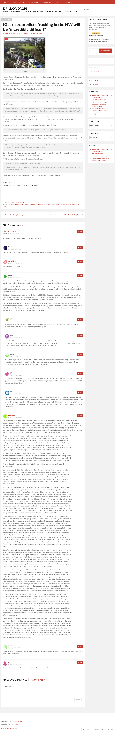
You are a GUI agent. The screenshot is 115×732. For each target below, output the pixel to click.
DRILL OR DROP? (15, 8)
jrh (29, 679)
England (27, 204)
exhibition (32, 204)
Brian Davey (12, 415)
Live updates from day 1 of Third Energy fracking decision (65, 215)
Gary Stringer (43, 204)
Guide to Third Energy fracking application (16, 215)
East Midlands (21, 204)
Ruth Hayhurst (10, 33)
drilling (20, 721)
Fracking (37, 204)
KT (11, 373)
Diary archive (34, 2)
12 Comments (36, 33)
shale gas (72, 204)
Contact (69, 2)
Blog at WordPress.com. (9, 728)
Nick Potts (12, 231)
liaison (57, 204)
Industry (6, 19)
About (59, 2)
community (14, 204)
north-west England (65, 204)
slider (15, 721)
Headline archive (18, 2)
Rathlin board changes (97, 153)
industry (53, 204)
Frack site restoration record (99, 157)
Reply (80, 231)
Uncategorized (20, 202)
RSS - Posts (95, 84)
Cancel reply (38, 679)
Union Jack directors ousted (99, 155)
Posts (5, 2)
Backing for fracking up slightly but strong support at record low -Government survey (100, 104)
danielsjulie (12, 261)
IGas (49, 204)
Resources (47, 2)
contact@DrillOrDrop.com (96, 72)
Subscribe (105, 51)
